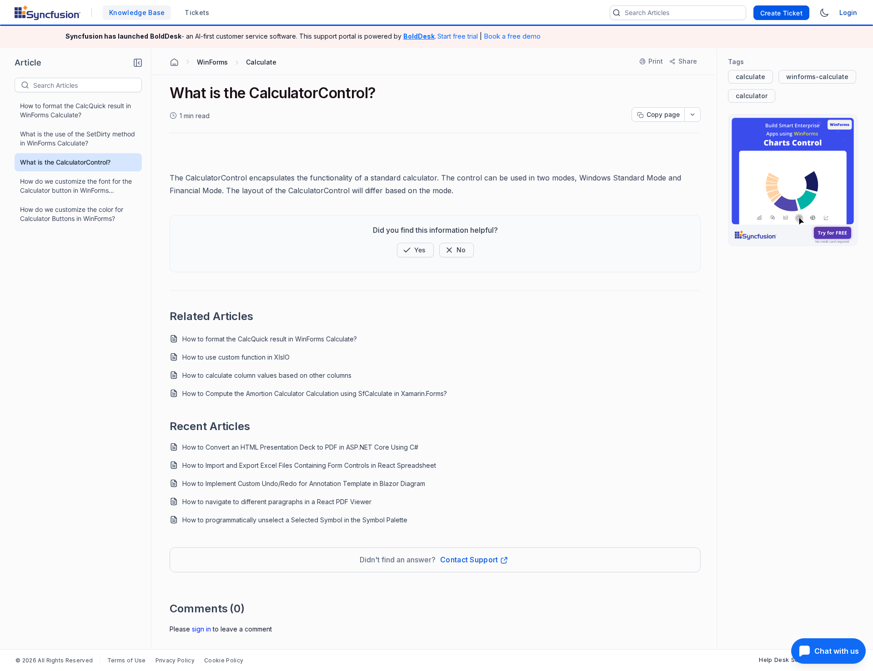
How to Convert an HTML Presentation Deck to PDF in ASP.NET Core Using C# (300, 447)
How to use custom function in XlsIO (236, 357)
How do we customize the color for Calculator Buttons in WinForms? (71, 213)
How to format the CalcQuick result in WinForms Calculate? (75, 110)
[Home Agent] (174, 62)
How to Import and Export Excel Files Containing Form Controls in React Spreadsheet (309, 465)
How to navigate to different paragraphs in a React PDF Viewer (276, 502)
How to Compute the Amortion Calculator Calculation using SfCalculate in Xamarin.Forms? (314, 393)
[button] (138, 62)
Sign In (201, 629)
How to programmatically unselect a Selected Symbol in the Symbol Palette (294, 520)
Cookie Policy (223, 660)
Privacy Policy (175, 660)
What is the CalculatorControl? (65, 162)
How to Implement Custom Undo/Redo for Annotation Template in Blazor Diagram (303, 483)
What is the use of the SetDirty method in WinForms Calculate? (77, 138)
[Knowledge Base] (793, 180)
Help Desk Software (788, 659)
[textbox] (87, 85)
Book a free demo (512, 36)
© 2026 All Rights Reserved (54, 660)
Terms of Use (126, 660)
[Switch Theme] (824, 12)
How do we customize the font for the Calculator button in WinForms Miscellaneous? (76, 186)
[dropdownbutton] (692, 114)
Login (848, 12)
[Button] (456, 250)
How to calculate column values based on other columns (266, 375)
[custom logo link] (47, 12)
